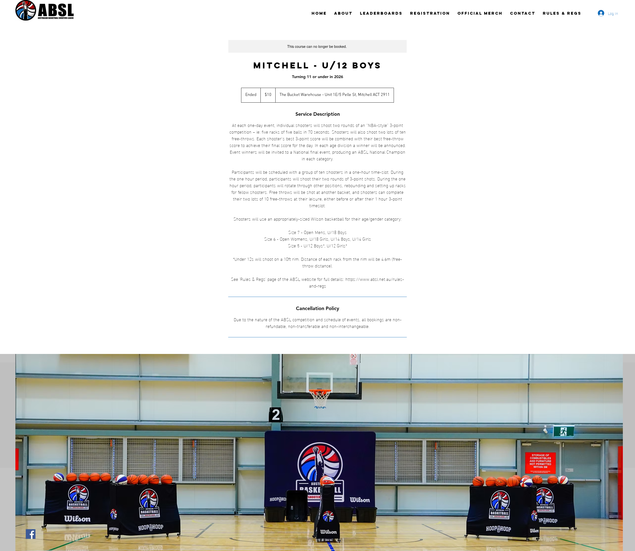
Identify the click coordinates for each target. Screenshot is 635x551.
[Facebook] (30, 534)
